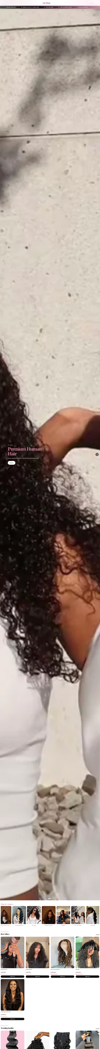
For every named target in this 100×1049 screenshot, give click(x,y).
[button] (4, 2)
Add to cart (12, 976)
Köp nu (11, 462)
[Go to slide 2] (51, 898)
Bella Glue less (4, 969)
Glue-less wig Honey (55, 969)
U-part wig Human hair (6, 1011)
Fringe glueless (29, 969)
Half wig (77, 969)
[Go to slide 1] (49, 898)
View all (97, 934)
